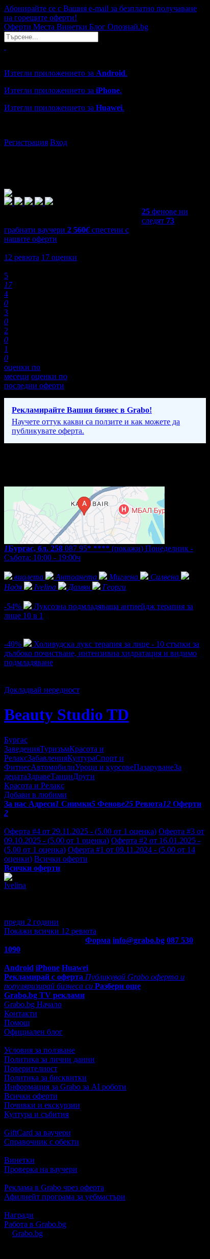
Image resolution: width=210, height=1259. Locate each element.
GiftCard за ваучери (37, 1132)
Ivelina (15, 885)
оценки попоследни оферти (35, 381)
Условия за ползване (39, 1050)
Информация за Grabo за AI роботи (65, 1086)
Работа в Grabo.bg (35, 1224)
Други (84, 776)
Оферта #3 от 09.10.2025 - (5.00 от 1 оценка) (104, 836)
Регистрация (26, 142)
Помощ (17, 1022)
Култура (81, 758)
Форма (98, 940)
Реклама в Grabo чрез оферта (54, 1187)
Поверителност (31, 1068)
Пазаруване (154, 767)
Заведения (22, 749)
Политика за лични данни (49, 1059)
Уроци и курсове (104, 767)
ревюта (21, 257)
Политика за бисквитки (45, 1077)
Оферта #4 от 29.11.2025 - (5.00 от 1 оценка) (80, 831)
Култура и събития (36, 1114)
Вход (58, 142)
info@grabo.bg (139, 940)
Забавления (47, 758)
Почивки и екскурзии (42, 1105)
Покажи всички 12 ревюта (50, 931)
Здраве (38, 776)
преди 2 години (31, 922)
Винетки (19, 1160)
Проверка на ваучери (40, 1169)
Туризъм (54, 749)
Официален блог (33, 1031)
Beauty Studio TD (66, 714)
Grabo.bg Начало (33, 1004)
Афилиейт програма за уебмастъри (64, 1196)
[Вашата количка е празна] (5, 46)
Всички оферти (61, 858)
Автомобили (53, 767)
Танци (61, 776)
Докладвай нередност (42, 689)
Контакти (20, 1013)
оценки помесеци (22, 372)
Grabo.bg (27, 1233)
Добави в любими (35, 794)
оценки (59, 257)
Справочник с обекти (41, 1141)
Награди (19, 1215)
